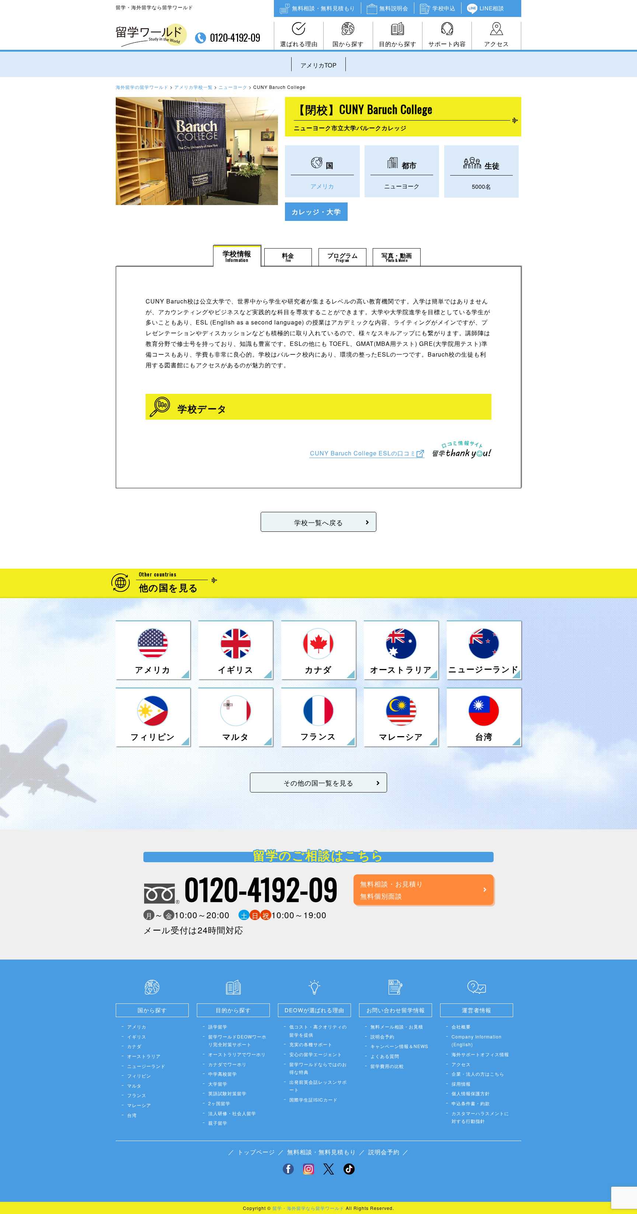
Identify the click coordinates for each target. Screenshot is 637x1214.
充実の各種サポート (311, 1044)
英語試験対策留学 (227, 1093)
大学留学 (217, 1084)
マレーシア (139, 1105)
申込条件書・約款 (471, 1103)
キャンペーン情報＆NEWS (399, 1046)
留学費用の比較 (387, 1066)
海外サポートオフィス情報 (480, 1054)
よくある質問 (384, 1056)
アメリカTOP (318, 65)
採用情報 (461, 1084)
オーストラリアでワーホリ (237, 1054)
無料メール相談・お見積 (396, 1026)
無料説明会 (393, 8)
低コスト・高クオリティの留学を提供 (318, 1030)
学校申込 (443, 8)
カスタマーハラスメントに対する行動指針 (480, 1117)
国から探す (348, 43)
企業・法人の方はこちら (478, 1074)
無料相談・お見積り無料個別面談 (391, 889)
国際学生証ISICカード (313, 1099)
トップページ (256, 1152)
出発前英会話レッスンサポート (318, 1086)
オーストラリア (144, 1056)
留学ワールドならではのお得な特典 (318, 1068)
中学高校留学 (222, 1074)
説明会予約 (382, 1036)
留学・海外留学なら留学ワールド (308, 1208)
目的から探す (398, 43)
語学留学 (217, 1026)
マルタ (134, 1085)
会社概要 (461, 1026)
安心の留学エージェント (315, 1054)
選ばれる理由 (299, 43)
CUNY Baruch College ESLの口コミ (363, 452)
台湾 (132, 1115)
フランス (136, 1095)
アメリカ (322, 186)
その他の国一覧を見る (318, 782)
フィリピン (139, 1075)
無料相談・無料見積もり (323, 8)
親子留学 (217, 1123)
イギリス (136, 1036)
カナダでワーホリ (227, 1064)
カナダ (134, 1046)
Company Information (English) (477, 1040)
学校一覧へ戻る (318, 522)
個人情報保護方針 (471, 1093)
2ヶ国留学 (219, 1103)
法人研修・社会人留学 (232, 1113)
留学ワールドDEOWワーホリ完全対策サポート (237, 1040)
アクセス (496, 43)
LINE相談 (492, 8)
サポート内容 (447, 43)
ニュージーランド (146, 1066)
